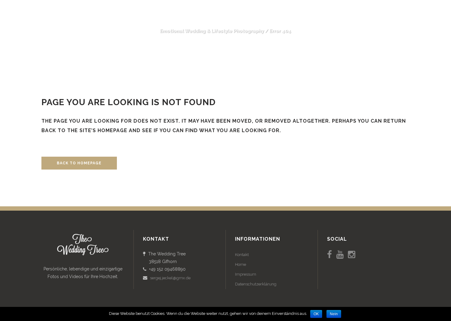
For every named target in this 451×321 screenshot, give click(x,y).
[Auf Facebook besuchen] (329, 255)
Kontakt (242, 254)
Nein (334, 314)
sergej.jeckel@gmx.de (170, 278)
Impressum (245, 274)
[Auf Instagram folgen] (351, 255)
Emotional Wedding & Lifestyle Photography (212, 31)
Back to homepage (79, 163)
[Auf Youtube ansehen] (340, 255)
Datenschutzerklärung (255, 284)
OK (316, 314)
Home (240, 264)
